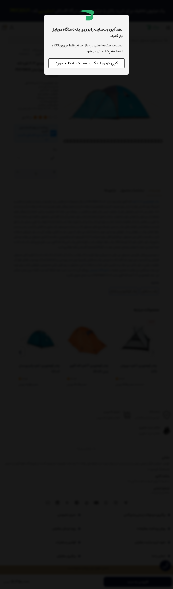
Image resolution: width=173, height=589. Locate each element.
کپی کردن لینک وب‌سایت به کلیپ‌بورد (86, 63)
